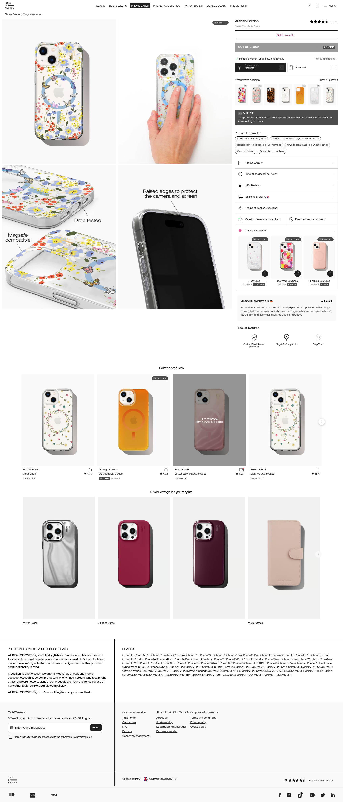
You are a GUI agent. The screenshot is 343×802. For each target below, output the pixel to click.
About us (162, 717)
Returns (127, 731)
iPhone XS (194, 663)
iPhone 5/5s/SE (160, 667)
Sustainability (164, 722)
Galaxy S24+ (310, 667)
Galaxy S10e (229, 675)
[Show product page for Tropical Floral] (241, 94)
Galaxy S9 (243, 675)
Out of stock (286, 47)
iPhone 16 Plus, (251, 655)
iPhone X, (238, 663)
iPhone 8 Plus (286, 663)
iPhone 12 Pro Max (321, 659)
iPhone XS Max (209, 663)
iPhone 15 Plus (319, 655)
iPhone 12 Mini (130, 663)
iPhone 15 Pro (302, 655)
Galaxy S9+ (257, 675)
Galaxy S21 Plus (314, 671)
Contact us (129, 722)
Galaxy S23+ (164, 671)
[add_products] (265, 273)
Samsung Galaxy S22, (207, 671)
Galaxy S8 (271, 675)
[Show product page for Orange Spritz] (300, 94)
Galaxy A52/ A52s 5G (276, 671)
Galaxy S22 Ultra (252, 671)
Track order (129, 717)
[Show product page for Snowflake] (314, 94)
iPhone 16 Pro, (233, 655)
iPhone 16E (206, 655)
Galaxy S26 (178, 667)
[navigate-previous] (321, 422)
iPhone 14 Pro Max (201, 659)
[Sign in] (310, 6)
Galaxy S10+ (213, 675)
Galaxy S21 (297, 671)
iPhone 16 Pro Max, (271, 655)
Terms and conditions (203, 717)
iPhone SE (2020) (255, 663)
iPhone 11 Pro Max (150, 663)
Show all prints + (328, 80)
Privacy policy (198, 722)
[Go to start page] (9, 5)
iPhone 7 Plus (315, 663)
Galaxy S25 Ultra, (277, 667)
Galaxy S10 (198, 675)
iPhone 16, (219, 655)
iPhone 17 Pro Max (161, 655)
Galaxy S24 (295, 667)
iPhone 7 (300, 663)
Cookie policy (198, 726)
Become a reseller (166, 731)
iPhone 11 (182, 663)
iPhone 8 (272, 663)
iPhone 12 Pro (290, 659)
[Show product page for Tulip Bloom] (256, 94)
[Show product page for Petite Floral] (329, 94)
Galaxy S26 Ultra (212, 667)
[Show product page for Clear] (285, 94)
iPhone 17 (127, 655)
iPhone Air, (179, 655)
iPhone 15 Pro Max (133, 659)
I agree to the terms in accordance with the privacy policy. (53, 737)
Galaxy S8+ (285, 675)
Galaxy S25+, (258, 667)
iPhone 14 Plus (181, 659)
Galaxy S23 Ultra (183, 671)
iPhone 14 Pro (164, 659)
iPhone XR (225, 663)
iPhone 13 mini (273, 659)
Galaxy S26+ (193, 667)
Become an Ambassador (171, 726)
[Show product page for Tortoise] (270, 94)
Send (95, 728)
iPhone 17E (192, 655)
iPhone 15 (287, 655)
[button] (309, 780)
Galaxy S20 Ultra (180, 675)
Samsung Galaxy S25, (237, 667)
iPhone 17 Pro (142, 655)
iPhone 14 (150, 659)
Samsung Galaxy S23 (142, 671)
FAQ (124, 726)
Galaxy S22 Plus (231, 671)
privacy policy (84, 737)
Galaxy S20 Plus (159, 675)
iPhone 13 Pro (233, 659)
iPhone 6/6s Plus (139, 667)
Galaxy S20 (141, 675)
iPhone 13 (219, 659)
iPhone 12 (304, 659)
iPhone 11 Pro (168, 663)
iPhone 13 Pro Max (252, 659)
